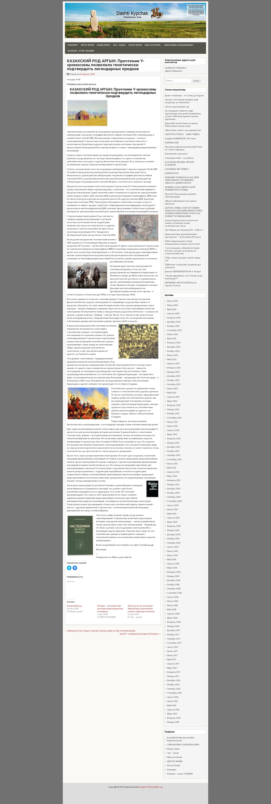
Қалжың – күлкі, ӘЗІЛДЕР (81, 51)
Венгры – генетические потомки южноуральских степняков (110, 609)
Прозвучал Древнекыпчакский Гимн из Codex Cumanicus (183, 148)
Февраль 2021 (173, 480)
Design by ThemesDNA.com (151, 787)
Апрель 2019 (173, 563)
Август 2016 (172, 697)
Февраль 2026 (174, 317)
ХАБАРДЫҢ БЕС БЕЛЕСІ (177, 169)
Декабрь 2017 (173, 630)
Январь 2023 (173, 409)
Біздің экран (103, 45)
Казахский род (74, 606)
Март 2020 (172, 522)
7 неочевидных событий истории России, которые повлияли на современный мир (182, 251)
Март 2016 (172, 713)
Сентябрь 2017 (174, 643)
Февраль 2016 (174, 718)
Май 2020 (171, 513)
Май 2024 (171, 359)
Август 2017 (172, 647)
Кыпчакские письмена (176, 153)
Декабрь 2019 (173, 534)
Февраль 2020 (174, 526)
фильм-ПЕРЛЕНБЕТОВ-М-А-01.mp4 (183, 271)
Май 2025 (171, 338)
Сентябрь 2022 (174, 417)
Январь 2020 (173, 530)
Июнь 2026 (172, 305)
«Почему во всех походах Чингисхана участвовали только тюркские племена (141, 609)
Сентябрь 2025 (174, 330)
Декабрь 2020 (174, 488)
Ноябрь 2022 (173, 413)
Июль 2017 (172, 651)
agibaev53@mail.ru (173, 71)
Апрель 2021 (173, 472)
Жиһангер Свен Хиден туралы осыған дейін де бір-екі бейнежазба (100, 630)
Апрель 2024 (173, 363)
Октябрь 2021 (173, 455)
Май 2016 (171, 705)
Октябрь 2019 (173, 543)
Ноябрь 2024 (173, 351)
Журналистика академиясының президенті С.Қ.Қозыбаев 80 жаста (183, 235)
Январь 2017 (173, 676)
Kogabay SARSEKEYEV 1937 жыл (180, 138)
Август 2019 (172, 547)
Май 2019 (171, 559)
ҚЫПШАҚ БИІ (172, 142)
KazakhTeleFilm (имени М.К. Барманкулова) (181, 739)
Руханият (73, 45)
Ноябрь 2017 (173, 634)
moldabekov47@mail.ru (175, 67)
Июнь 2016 (172, 701)
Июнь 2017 (172, 655)
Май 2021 (171, 467)
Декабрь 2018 (173, 580)
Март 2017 (172, 668)
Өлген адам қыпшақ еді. (177, 106)
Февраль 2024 (174, 367)
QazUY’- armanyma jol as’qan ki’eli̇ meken (140, 634)
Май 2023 (171, 392)
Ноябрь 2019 (173, 538)
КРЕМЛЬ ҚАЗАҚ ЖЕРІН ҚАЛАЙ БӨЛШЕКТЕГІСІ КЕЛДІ (180, 188)
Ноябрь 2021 (173, 451)
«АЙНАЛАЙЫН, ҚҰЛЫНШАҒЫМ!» (178, 45)
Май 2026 (171, 309)
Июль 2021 (172, 463)
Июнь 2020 (172, 509)
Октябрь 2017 (173, 638)
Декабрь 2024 (173, 347)
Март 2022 (172, 434)
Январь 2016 (173, 722)
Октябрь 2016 (173, 688)
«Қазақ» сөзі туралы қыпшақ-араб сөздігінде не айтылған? (181, 101)
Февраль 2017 (173, 672)
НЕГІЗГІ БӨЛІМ (135, 45)
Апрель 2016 (173, 709)
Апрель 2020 (173, 517)
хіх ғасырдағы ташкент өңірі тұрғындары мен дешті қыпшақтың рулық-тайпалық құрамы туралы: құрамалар (183, 114)
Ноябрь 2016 (173, 684)
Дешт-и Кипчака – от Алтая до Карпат (184, 95)
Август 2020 (173, 505)
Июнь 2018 (172, 605)
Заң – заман (119, 45)
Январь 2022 (173, 443)
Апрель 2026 (173, 313)
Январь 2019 (173, 576)
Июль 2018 (172, 601)
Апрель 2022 (173, 430)
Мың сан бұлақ (152, 45)
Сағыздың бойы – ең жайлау (179, 158)
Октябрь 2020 (174, 497)
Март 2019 (172, 567)
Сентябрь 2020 (174, 501)
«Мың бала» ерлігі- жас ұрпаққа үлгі (183, 130)
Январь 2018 (173, 626)
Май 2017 (171, 659)
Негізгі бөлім (87, 45)
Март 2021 (172, 476)
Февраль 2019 (174, 572)
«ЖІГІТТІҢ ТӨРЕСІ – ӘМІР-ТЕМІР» (182, 134)
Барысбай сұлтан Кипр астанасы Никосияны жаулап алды (181, 124)
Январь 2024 (173, 372)
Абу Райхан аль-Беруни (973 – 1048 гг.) (184, 230)
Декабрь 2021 (173, 447)
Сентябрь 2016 (174, 693)
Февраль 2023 (174, 405)
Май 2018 (171, 609)
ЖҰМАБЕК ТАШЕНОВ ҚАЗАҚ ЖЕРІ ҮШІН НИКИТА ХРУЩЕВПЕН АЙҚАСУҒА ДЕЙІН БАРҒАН (182, 180)
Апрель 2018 (173, 613)
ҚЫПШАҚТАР (172, 173)
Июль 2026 (172, 301)
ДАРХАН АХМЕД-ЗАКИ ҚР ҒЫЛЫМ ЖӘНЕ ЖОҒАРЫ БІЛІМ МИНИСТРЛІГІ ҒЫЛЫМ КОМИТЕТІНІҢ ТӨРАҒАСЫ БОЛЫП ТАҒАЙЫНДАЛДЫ (183, 212)
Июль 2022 (172, 422)
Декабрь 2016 (173, 680)
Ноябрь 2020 (173, 493)
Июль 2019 (172, 551)
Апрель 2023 (173, 397)
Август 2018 (172, 597)
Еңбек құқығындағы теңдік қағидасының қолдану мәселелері (182, 242)
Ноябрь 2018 (173, 584)
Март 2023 (172, 401)
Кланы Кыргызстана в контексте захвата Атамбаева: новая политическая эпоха (181, 223)
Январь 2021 (173, 484)
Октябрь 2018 (173, 588)
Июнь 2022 (172, 426)
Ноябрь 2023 (173, 380)
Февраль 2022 (174, 438)
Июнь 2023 (172, 388)
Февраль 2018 (174, 622)
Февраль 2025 (174, 342)
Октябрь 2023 (173, 384)
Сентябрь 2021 (174, 459)
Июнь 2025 (172, 334)
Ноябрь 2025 (173, 326)
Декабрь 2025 (173, 322)
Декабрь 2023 (173, 376)
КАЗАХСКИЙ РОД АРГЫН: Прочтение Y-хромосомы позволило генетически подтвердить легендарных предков (105, 65)
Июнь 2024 (172, 355)
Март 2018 (172, 618)
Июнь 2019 (172, 555)
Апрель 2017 (173, 663)
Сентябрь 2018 (174, 593)
